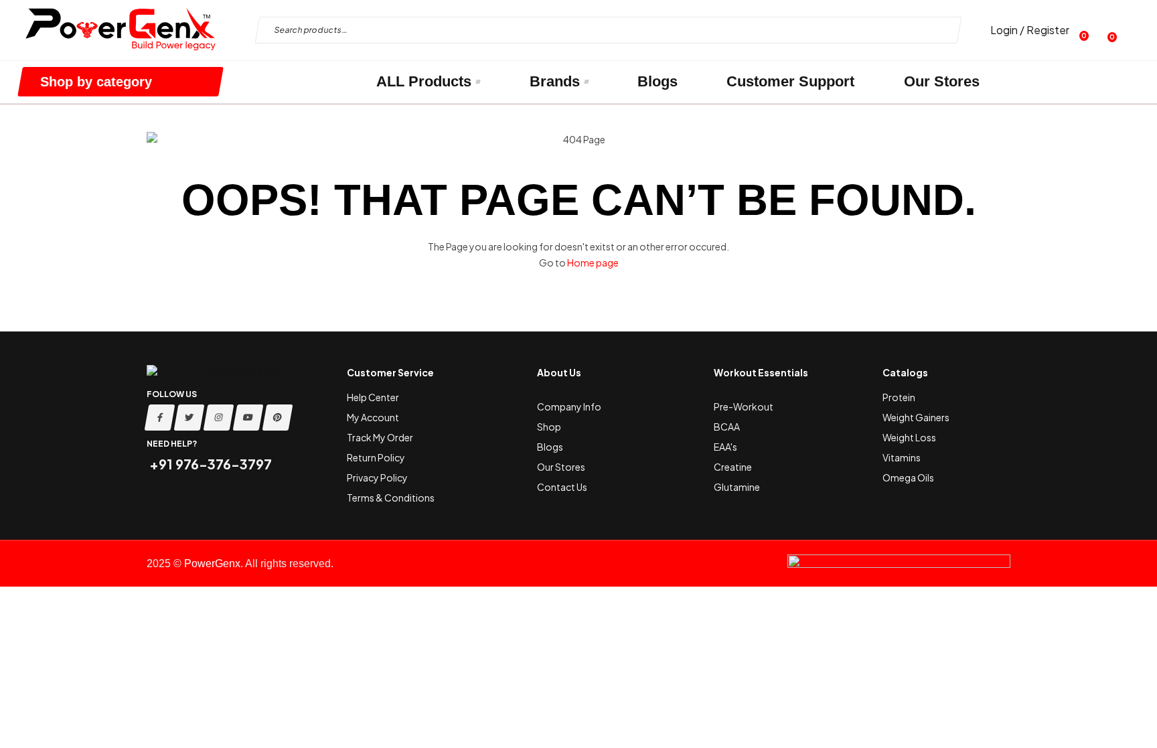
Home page (593, 262)
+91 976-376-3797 (209, 463)
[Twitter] (189, 417)
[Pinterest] (277, 417)
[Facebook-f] (160, 417)
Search (940, 30)
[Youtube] (248, 417)
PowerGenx (212, 563)
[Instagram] (219, 417)
